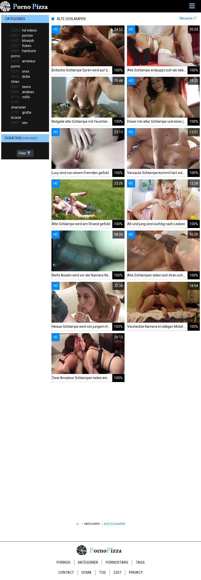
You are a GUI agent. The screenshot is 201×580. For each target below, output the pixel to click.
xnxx (20, 71)
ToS (102, 572)
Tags (140, 562)
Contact (66, 572)
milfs (20, 97)
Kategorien (92, 524)
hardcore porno (23, 53)
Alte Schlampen (114, 524)
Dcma (86, 572)
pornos (22, 35)
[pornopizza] (25, 6)
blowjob (22, 41)
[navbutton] (193, 6)
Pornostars (117, 562)
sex (19, 123)
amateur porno (23, 63)
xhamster (18, 104)
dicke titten (20, 79)
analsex (22, 92)
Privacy (136, 572)
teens (21, 87)
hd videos (24, 30)
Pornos (63, 562)
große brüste (21, 115)
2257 (117, 572)
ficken (21, 46)
